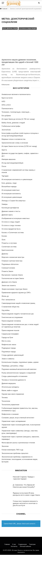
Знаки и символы (8, 359)
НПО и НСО (6, 105)
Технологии (6, 401)
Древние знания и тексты (11, 211)
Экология (5, 446)
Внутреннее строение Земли (12, 275)
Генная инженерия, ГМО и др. (12, 450)
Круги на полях (7, 98)
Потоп (4, 166)
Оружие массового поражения (13, 394)
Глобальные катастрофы (11, 126)
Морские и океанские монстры (13, 257)
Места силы (6, 341)
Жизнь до (5, 296)
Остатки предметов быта (11, 229)
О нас (14, 544)
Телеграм (32, 544)
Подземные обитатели (10, 264)
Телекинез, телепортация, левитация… (16, 112)
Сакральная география (10, 334)
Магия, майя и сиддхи (10, 390)
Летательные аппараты (10, 387)
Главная (7, 544)
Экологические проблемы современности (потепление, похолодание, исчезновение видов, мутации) (20, 459)
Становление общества (10, 307)
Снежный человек (8, 268)
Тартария (5, 176)
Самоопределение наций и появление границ (18, 303)
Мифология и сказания (10, 414)
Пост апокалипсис (8, 300)
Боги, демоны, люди (10, 28)
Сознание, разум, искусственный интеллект (18, 418)
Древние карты (7, 215)
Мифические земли (9, 344)
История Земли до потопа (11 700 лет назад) (18, 119)
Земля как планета (9, 285)
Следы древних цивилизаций (12, 355)
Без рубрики (6, 115)
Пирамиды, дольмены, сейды (13, 366)
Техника (5, 397)
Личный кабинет (25, 546)
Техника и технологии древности (14, 380)
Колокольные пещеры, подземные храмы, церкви (20, 362)
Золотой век (6, 130)
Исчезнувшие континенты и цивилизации (17, 179)
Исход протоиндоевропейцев (12, 163)
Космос (4, 236)
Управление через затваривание (14, 421)
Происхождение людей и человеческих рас (18, 314)
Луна (3, 239)
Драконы (5, 254)
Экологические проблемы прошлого (15, 453)
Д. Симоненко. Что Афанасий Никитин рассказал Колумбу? (24, 486)
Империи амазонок (9, 159)
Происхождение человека (11, 321)
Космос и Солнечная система (13, 232)
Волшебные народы (9, 186)
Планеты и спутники (9, 243)
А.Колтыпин (5, 84)
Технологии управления (10, 404)
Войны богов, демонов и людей (13, 123)
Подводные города (9, 348)
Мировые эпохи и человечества (13, 139)
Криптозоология (7, 250)
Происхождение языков (10, 330)
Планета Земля (7, 271)
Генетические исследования (12, 317)
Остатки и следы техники (11, 225)
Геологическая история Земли (13, 278)
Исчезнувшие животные (10, 190)
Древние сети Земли (9, 282)
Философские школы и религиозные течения (18, 443)
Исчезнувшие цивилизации (12, 197)
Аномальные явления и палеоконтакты (16, 94)
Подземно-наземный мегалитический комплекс (19, 369)
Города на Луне (7, 337)
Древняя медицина (9, 383)
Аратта (4, 150)
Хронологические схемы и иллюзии (15, 143)
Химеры (5, 204)
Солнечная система (9, 247)
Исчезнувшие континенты (11, 193)
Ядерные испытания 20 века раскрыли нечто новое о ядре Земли (26, 494)
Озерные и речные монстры (12, 261)
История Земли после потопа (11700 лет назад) (19, 146)
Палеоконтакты (7, 108)
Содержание (22, 544)
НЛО (3, 101)
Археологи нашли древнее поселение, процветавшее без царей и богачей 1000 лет (20, 62)
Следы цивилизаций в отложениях (14, 376)
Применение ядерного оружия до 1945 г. (16, 292)
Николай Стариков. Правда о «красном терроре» (23, 478)
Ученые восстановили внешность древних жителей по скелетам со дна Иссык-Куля (25, 503)
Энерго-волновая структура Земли (14, 289)
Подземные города (9, 352)
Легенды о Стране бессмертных (14, 201)
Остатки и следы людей (27, 28)
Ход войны (6, 310)
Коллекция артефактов (10, 208)
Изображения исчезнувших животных (16, 218)
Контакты (14, 546)
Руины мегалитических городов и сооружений (19, 373)
